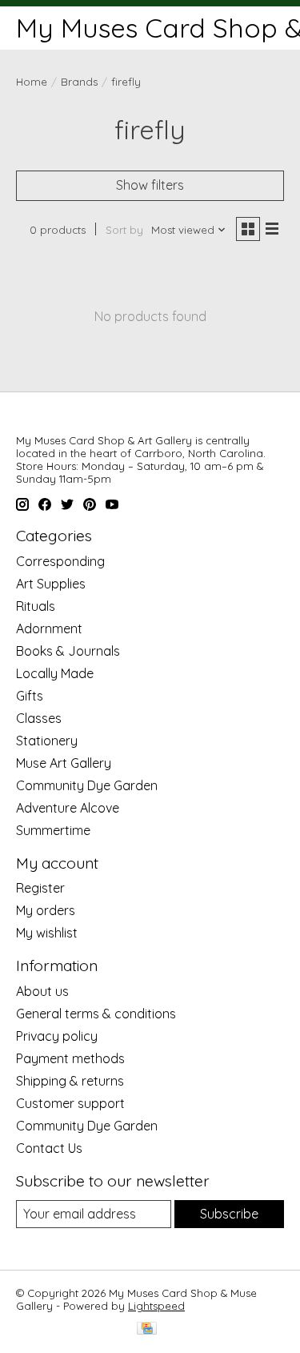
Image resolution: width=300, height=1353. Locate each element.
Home (31, 81)
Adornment (49, 628)
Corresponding (60, 561)
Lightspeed (156, 1305)
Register (40, 888)
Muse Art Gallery (63, 763)
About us (42, 991)
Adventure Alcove (67, 808)
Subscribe (229, 1214)
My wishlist (47, 933)
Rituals (35, 606)
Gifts (29, 696)
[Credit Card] (147, 1329)
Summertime (53, 830)
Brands (79, 81)
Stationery (47, 741)
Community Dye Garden (87, 785)
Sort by (124, 229)
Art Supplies (51, 584)
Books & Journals (68, 651)
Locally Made (55, 673)
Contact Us (49, 1148)
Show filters (150, 185)
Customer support (70, 1103)
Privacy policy (57, 1036)
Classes (39, 718)
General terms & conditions (96, 1014)
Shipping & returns (70, 1081)
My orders (45, 910)
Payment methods (70, 1058)
